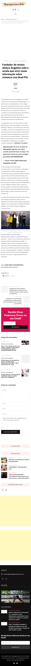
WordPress (21, 660)
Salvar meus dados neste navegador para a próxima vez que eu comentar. (14, 419)
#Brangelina (7, 149)
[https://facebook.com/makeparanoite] (2, 489)
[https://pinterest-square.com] (6, 489)
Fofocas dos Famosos (20, 61)
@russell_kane (8, 147)
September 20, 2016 (9, 163)
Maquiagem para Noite (17, 656)
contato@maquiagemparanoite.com (13, 574)
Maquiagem (11, 457)
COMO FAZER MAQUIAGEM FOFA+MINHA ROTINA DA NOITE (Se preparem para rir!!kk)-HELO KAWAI (19, 476)
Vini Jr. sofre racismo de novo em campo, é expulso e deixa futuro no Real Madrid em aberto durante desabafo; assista (10, 348)
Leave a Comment (15, 91)
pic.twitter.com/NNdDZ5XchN (13, 157)
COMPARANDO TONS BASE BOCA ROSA (18, 468)
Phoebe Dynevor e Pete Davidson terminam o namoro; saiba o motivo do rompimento (10, 376)
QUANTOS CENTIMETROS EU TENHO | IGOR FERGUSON (19, 460)
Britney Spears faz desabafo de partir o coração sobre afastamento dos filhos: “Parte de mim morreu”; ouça (10, 362)
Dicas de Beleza (13, 465)
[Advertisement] (15, 40)
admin (15, 88)
